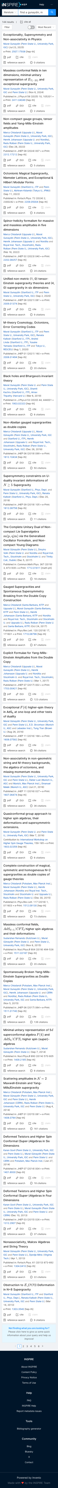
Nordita (44, 139)
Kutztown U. (33, 938)
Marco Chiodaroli (12, 132)
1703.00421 (10, 688)
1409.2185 (20, 1059)
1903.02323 (18, 403)
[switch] (31, 27)
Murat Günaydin (11, 549)
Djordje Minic (36, 1254)
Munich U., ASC (19, 787)
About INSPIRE (29, 1366)
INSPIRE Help (29, 1405)
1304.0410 (20, 1266)
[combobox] (33, 12)
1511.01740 (10, 1011)
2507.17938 (18, 51)
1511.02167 (20, 953)
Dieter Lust (35, 780)
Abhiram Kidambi (23, 190)
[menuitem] (41, 4)
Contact (29, 1462)
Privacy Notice (29, 1377)
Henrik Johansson (12, 139)
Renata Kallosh (29, 1297)
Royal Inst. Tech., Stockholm (18, 245)
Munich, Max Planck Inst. (26, 783)
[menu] (44, 4)
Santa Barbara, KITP (33, 604)
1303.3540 (18, 1309)
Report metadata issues (29, 1411)
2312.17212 (10, 154)
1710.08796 (30, 634)
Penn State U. (20, 92)
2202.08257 (10, 259)
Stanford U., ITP (30, 187)
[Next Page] (42, 1346)
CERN (49, 992)
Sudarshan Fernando (14, 938)
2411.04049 (18, 100)
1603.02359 (10, 846)
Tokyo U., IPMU (41, 190)
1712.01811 (33, 567)
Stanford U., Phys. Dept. (34, 489)
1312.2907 (9, 1223)
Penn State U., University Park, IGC (33, 136)
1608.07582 (10, 739)
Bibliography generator (29, 1428)
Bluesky (29, 1451)
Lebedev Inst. (24, 728)
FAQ (29, 1400)
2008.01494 (10, 357)
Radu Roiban (10, 143)
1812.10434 (10, 457)
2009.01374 (10, 303)
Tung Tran (38, 728)
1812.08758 (10, 508)
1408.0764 (9, 1117)
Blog (29, 1446)
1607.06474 (10, 794)
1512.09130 (30, 905)
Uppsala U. (28, 132)
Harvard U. (19, 395)
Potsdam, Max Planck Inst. (37, 883)
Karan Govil (9, 1150)
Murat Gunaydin (11, 43)
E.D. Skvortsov (37, 724)
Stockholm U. (34, 556)
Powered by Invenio (29, 1477)
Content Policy (29, 1372)
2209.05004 (31, 201)
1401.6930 (9, 1172)
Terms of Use (29, 1382)
